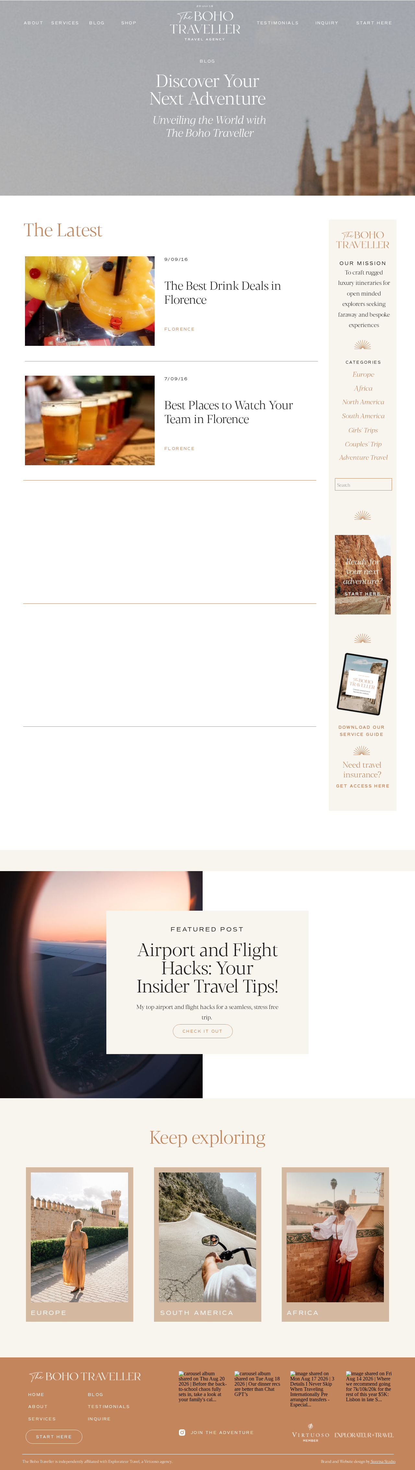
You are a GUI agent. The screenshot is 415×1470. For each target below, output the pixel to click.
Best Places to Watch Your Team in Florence (228, 411)
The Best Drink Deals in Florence (222, 291)
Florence (179, 329)
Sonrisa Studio (383, 1461)
